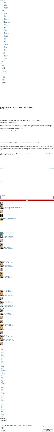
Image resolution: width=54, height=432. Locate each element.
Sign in (50, 168)
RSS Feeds (2, 414)
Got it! (48, 429)
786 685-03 (10, 126)
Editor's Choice (7, 72)
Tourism (5, 58)
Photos (5, 27)
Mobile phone (3, 398)
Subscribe (27, 200)
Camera (5, 47)
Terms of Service (25, 425)
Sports (4, 10)
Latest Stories (4, 71)
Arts (4, 41)
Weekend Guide (6, 45)
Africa (5, 4)
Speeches (5, 30)
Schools (2, 362)
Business (4, 17)
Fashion (5, 23)
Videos (4, 53)
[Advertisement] (27, 89)
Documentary (3, 409)
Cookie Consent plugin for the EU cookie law (48, 430)
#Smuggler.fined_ (11, 167)
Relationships (3, 374)
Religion (5, 6)
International (5, 7)
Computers (5, 49)
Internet (5, 48)
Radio (5, 42)
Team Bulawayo (6, 44)
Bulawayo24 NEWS (2, 0)
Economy (5, 19)
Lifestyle (4, 21)
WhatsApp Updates (6, 34)
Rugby (5, 14)
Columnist (2, 377)
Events (5, 43)
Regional (4, 76)
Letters (5, 31)
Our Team (2, 416)
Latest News (3, 72)
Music (5, 37)
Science (5, 51)
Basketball (5, 13)
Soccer (2, 359)
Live (4, 9)
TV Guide (5, 40)
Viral (4, 60)
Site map (2, 413)
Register (53, 168)
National (5, 3)
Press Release (4, 82)
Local (5, 2)
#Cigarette (7, 167)
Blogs (2, 380)
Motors (5, 46)
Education (5, 5)
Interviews (5, 29)
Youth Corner (3, 382)
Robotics (2, 400)
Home (4, 64)
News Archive (3, 412)
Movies (5, 39)
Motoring (5, 56)
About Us (2, 415)
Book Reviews (6, 36)
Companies (5, 18)
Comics (5, 26)
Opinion (4, 28)
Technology (4, 69)
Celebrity (5, 38)
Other (5, 16)
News (3, 1)
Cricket (5, 12)
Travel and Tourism (6, 25)
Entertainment (6, 55)
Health (5, 24)
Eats (1, 371)
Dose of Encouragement (7, 22)
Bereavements (6, 35)
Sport (5, 54)
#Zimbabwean (4, 167)
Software (5, 50)
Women (2, 406)
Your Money (5, 20)
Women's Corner (6, 33)
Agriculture (5, 8)
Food (5, 57)
